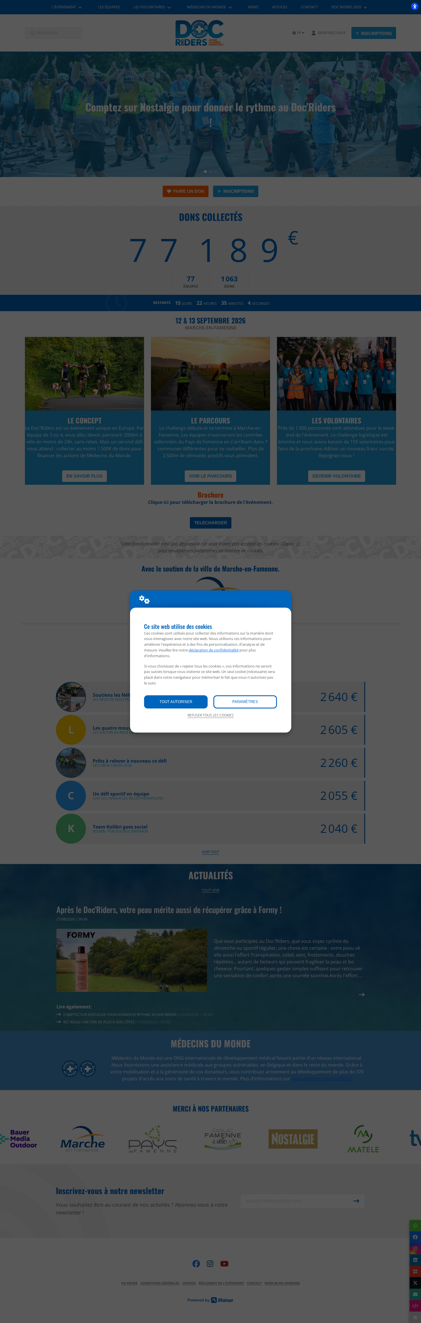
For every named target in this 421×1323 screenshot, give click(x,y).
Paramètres (245, 702)
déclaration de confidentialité (214, 650)
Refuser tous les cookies (211, 715)
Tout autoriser (176, 702)
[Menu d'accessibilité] (414, 6)
